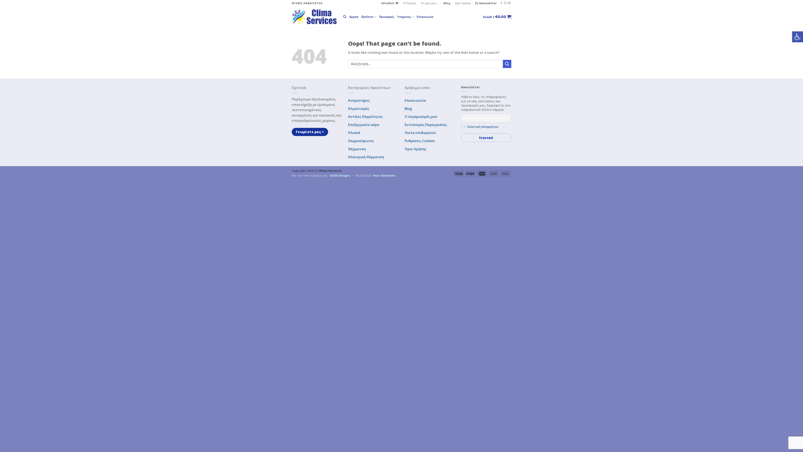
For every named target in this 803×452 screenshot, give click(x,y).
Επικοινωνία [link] (425, 16)
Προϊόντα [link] (367, 16)
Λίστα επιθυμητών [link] (420, 132)
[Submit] (507, 64)
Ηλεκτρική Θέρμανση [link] (366, 157)
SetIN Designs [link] (340, 175)
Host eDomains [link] (384, 175)
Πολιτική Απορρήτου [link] (483, 127)
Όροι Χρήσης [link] (463, 3)
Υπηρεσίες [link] (404, 16)
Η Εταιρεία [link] (409, 3)
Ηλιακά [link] (354, 132)
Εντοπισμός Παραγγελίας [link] (426, 124)
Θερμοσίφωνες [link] (361, 141)
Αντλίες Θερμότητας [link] (365, 116)
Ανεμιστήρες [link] (359, 100)
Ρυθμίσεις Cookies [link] (420, 141)
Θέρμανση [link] (357, 149)
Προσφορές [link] (386, 16)
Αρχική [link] (353, 16)
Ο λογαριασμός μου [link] (421, 116)
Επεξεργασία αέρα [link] (363, 124)
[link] (797, 36)
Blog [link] (446, 3)
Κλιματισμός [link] (358, 108)
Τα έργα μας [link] (428, 3)
